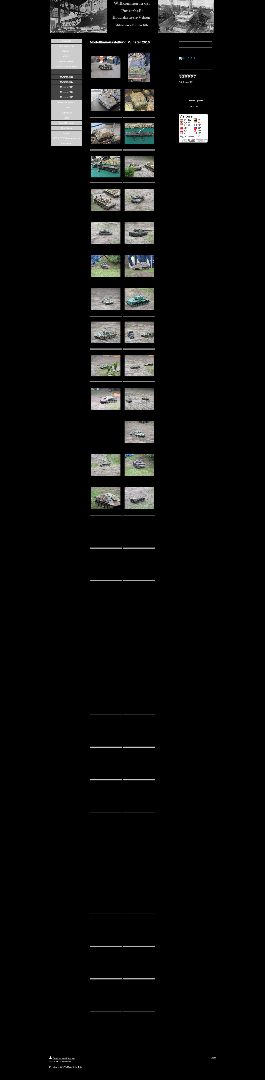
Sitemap (71, 1058)
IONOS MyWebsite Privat (72, 1067)
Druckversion (59, 1058)
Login (213, 1058)
